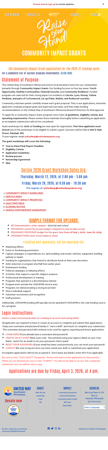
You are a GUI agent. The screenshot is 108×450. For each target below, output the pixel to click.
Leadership (40, 395)
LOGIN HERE (12, 334)
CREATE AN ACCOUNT (17, 337)
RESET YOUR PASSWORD (19, 344)
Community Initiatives (67, 395)
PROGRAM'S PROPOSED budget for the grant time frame (55, 232)
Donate (75, 14)
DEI (40, 402)
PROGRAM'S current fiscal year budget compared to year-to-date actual (48, 229)
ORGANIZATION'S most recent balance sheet (34, 235)
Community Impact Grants (67, 398)
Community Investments (67, 392)
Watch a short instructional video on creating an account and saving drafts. (40, 318)
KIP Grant (67, 402)
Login (40, 398)
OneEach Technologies (97, 428)
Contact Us (33, 14)
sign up (51, 4)
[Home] (54, 14)
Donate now (39, 4)
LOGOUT (10, 348)
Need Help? (67, 405)
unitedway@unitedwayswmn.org (42, 136)
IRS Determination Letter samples (28, 225)
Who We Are (40, 392)
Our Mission (12, 14)
